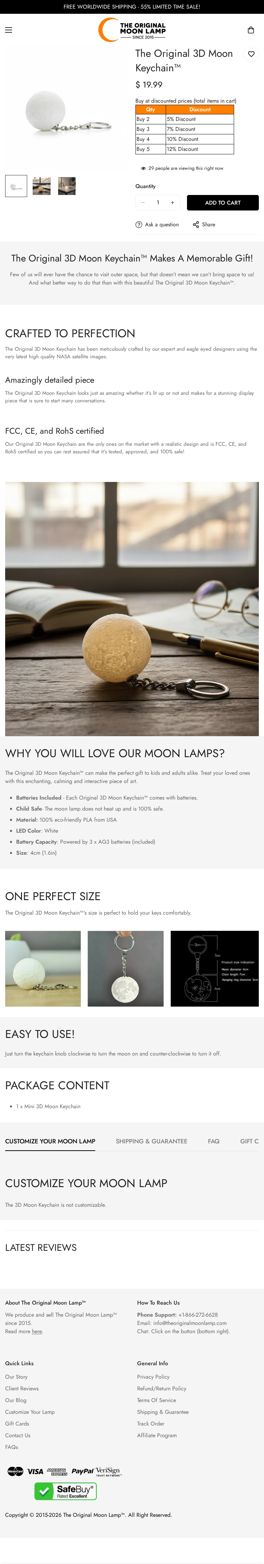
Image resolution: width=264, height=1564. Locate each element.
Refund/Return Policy (161, 1388)
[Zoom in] (114, 61)
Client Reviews (21, 1388)
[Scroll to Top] (250, 1526)
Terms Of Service (156, 1400)
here (37, 1331)
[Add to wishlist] (251, 54)
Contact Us (17, 1435)
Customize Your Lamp (30, 1412)
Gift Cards (17, 1424)
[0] (251, 30)
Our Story (16, 1377)
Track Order (150, 1424)
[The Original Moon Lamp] (132, 30)
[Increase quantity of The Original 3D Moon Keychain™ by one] (172, 202)
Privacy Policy (153, 1377)
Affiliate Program (157, 1435)
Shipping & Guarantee (163, 1412)
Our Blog (15, 1400)
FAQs (11, 1447)
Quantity (145, 186)
